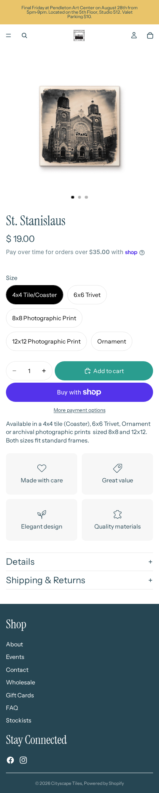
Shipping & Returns (45, 580)
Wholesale (20, 682)
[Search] (24, 35)
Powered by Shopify (104, 783)
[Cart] (150, 35)
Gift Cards (20, 694)
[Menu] (8, 35)
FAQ (12, 707)
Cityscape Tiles (66, 783)
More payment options (79, 410)
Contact (17, 669)
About (14, 644)
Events (15, 656)
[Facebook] (10, 760)
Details (20, 561)
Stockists (18, 720)
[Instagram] (23, 760)
